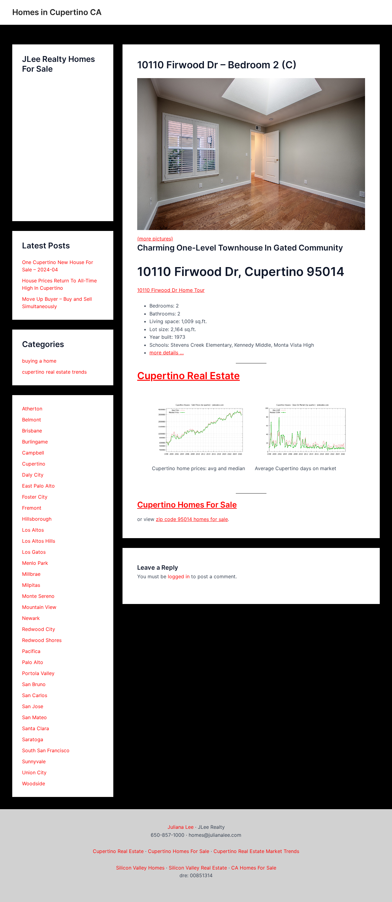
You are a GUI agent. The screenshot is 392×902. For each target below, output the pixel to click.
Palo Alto (32, 662)
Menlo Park (35, 563)
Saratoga (32, 739)
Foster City (34, 497)
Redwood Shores (42, 640)
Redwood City (38, 629)
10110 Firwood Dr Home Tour (171, 290)
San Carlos (34, 695)
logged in (179, 576)
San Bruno (34, 684)
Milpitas (31, 585)
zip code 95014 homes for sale (192, 519)
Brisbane (32, 431)
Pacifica (31, 651)
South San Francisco (46, 750)
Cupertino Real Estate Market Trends (256, 851)
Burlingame (35, 442)
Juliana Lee (181, 827)
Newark (31, 618)
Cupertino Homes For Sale (187, 504)
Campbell (33, 453)
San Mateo (34, 717)
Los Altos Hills (38, 541)
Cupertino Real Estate (188, 376)
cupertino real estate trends (54, 372)
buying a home (39, 361)
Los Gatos (34, 552)
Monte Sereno (38, 596)
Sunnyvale (34, 761)
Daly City (32, 475)
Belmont (31, 420)
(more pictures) (155, 239)
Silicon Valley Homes (140, 868)
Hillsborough (36, 519)
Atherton (32, 409)
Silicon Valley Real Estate (198, 868)
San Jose (32, 706)
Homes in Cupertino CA (57, 12)
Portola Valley (38, 673)
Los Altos (33, 530)
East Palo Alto (38, 486)
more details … (166, 352)
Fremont (31, 508)
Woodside (33, 783)
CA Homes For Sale (253, 868)
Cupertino (33, 464)
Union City (34, 772)
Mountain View (39, 607)
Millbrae (31, 574)
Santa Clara (35, 728)
